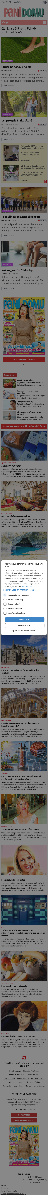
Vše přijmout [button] (24, 619)
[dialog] (24, 597)
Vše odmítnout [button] (24, 625)
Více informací (27, 586)
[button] (23, 590)
